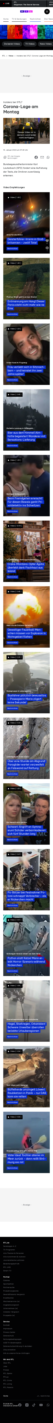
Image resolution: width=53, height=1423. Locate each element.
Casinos (6, 1280)
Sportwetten (8, 1284)
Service (6, 1322)
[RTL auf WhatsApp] (48, 1405)
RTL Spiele (7, 1373)
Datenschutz (8, 1336)
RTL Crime (7, 1380)
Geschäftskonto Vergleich (14, 1294)
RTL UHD (7, 1267)
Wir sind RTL (8, 1359)
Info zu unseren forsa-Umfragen (16, 1353)
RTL (3, 56)
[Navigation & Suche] (47, 11)
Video (11, 56)
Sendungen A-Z (9, 1246)
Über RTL (7, 1363)
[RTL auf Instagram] (27, 1405)
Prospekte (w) (9, 1315)
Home (5, 1396)
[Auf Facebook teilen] (36, 157)
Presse (6, 1370)
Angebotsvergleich (11, 1305)
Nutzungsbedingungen (12, 1339)
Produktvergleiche (11, 1291)
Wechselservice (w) (11, 1301)
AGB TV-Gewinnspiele (12, 1343)
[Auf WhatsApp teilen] (48, 157)
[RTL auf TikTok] (34, 1405)
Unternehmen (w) (10, 1308)
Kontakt (6, 1325)
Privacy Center (9, 1332)
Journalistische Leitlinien (13, 1260)
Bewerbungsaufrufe (11, 1264)
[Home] (26, 11)
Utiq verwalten (9, 1350)
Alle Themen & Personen (13, 1253)
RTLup (5, 1377)
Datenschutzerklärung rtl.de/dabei (17, 1346)
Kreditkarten (8, 1298)
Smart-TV (7, 1271)
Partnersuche (9, 1287)
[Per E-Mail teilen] (42, 157)
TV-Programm (9, 1250)
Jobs (5, 1366)
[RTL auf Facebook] (19, 1405)
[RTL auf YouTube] (41, 1405)
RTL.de (6, 1243)
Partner (6, 1277)
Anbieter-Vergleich (11, 1312)
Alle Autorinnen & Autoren (14, 1257)
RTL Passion (8, 1387)
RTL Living (7, 1384)
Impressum (7, 1329)
